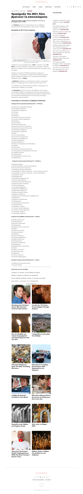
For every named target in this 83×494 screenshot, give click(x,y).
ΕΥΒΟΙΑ (34, 6)
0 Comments (29, 10)
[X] (69, 6)
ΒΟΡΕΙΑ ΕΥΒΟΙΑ (48, 6)
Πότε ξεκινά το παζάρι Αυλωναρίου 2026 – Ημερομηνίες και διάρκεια (62, 63)
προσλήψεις (16, 90)
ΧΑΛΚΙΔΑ (40, 6)
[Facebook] (67, 6)
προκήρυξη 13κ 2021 (36, 20)
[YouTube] (74, 6)
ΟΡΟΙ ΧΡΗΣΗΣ (48, 479)
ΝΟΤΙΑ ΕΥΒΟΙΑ (57, 6)
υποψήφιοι (16, 25)
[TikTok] (76, 6)
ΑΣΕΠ (33, 65)
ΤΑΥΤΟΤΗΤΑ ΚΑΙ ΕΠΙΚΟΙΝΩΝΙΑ (38, 479)
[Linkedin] (78, 6)
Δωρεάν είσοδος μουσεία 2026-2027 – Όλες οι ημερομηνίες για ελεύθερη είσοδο (61, 41)
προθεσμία (16, 81)
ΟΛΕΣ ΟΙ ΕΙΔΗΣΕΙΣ (26, 6)
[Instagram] (72, 6)
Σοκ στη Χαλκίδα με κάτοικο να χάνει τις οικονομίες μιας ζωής (28, 278)
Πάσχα (25, 78)
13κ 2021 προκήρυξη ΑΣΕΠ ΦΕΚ (19, 60)
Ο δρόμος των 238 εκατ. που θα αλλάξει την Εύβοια (25, 272)
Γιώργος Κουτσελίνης (15, 11)
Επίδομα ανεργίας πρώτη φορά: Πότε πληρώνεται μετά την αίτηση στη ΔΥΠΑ (61, 46)
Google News (34, 281)
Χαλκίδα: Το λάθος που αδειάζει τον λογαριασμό (24, 275)
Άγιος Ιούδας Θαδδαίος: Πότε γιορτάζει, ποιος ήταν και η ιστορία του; (61, 27)
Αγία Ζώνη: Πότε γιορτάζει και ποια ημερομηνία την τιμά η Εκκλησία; (61, 69)
